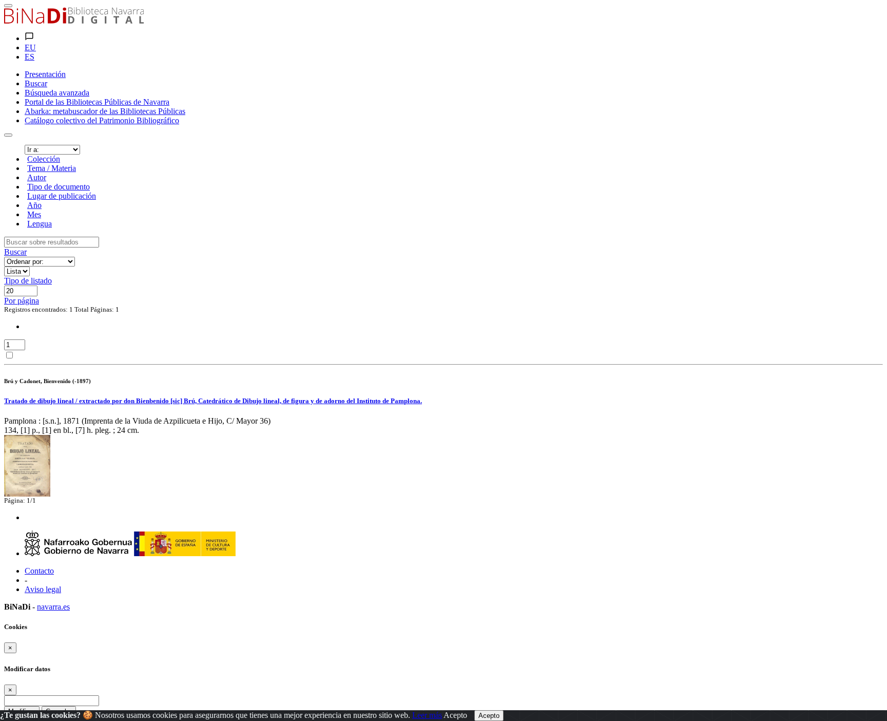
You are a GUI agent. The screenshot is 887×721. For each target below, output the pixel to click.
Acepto (455, 715)
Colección (43, 159)
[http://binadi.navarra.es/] (74, 20)
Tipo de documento (58, 186)
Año (34, 205)
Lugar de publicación (61, 196)
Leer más (427, 715)
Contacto (39, 570)
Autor (36, 177)
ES (29, 56)
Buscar (15, 252)
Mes (34, 214)
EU (30, 47)
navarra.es (53, 606)
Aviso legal (43, 589)
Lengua (39, 223)
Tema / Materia (51, 168)
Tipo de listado (28, 280)
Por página (21, 300)
